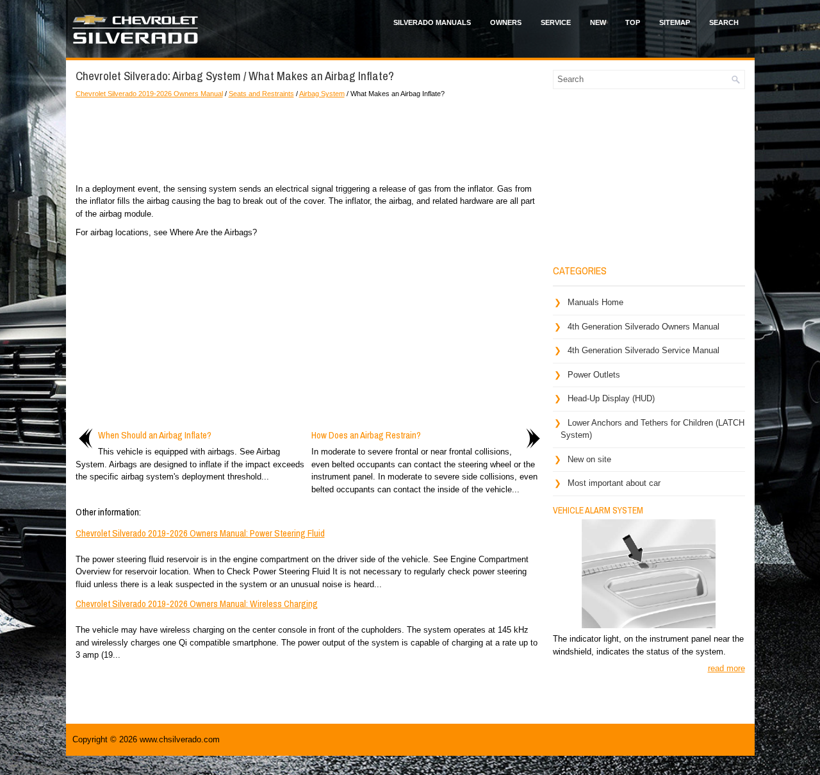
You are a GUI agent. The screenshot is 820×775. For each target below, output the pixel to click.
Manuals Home (595, 302)
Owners (505, 22)
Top (632, 22)
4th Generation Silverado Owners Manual (643, 326)
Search (724, 22)
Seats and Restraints (261, 93)
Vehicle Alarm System (598, 510)
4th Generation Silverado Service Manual (643, 350)
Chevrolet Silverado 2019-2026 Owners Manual (149, 93)
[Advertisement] (309, 137)
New (598, 22)
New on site (589, 459)
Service (556, 22)
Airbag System (322, 93)
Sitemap (674, 22)
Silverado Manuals (432, 22)
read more (726, 668)
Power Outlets (594, 374)
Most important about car (614, 483)
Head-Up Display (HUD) (611, 398)
